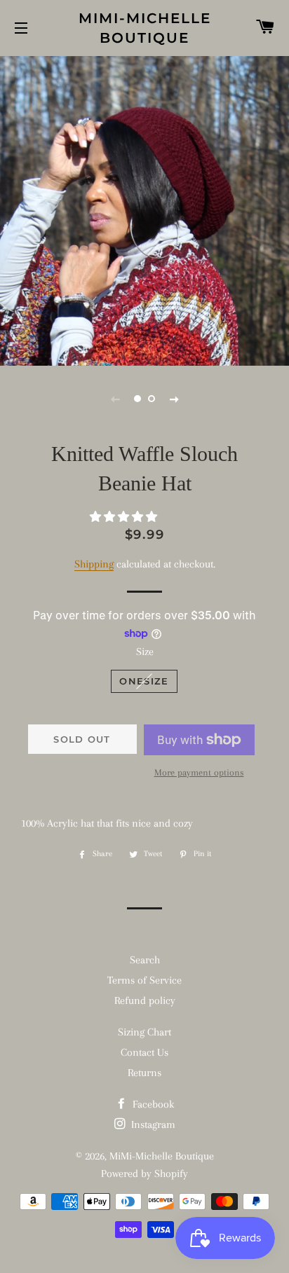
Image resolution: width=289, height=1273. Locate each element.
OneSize (143, 681)
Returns (144, 1072)
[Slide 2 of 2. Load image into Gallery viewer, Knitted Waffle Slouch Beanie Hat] (151, 399)
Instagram (151, 1124)
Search (145, 960)
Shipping (94, 564)
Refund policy (144, 1000)
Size (145, 651)
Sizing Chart (144, 1032)
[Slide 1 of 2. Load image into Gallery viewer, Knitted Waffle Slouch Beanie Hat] (137, 399)
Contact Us (144, 1052)
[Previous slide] (115, 398)
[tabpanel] (144, 209)
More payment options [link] (199, 772)
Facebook (152, 1104)
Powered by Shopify (144, 1173)
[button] (125, 517)
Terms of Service (144, 980)
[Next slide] (174, 398)
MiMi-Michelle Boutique (145, 28)
